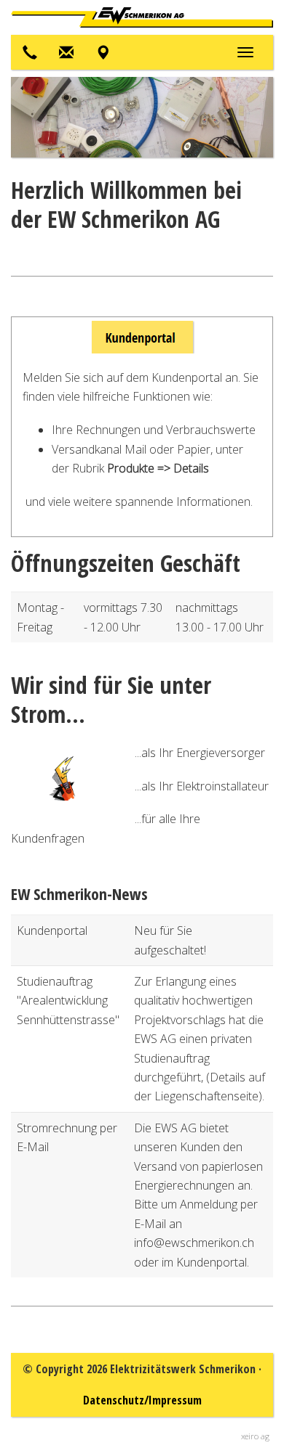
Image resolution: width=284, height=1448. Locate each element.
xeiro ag (255, 1436)
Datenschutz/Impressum (142, 1400)
